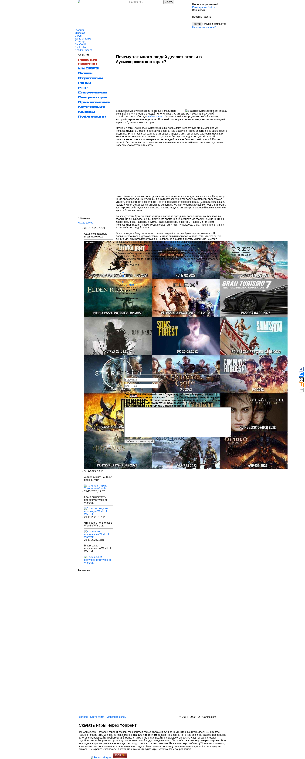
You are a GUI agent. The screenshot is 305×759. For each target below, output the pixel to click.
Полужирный (132, 394)
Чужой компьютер (215, 24)
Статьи (129, 284)
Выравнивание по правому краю (200, 397)
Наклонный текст (153, 394)
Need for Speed (83, 50)
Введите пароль (201, 16)
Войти (197, 24)
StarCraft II (81, 44)
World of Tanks (83, 38)
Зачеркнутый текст (203, 394)
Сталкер (80, 41)
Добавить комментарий (139, 441)
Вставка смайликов (136, 400)
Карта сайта (97, 717)
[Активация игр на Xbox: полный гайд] (98, 488)
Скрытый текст (134, 403)
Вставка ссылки (160, 400)
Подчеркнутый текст (178, 394)
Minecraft (80, 33)
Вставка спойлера (174, 405)
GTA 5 (78, 35)
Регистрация (199, 7)
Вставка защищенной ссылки (189, 400)
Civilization (81, 47)
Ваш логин (198, 10)
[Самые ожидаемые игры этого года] (186, 468)
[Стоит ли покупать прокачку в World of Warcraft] (98, 514)
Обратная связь (116, 717)
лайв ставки (155, 116)
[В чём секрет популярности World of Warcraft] (98, 562)
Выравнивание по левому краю (144, 397)
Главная (80, 30)
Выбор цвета (217, 400)
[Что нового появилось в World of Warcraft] (98, 537)
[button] (211, 7)
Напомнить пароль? (204, 27)
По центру (172, 397)
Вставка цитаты (154, 403)
